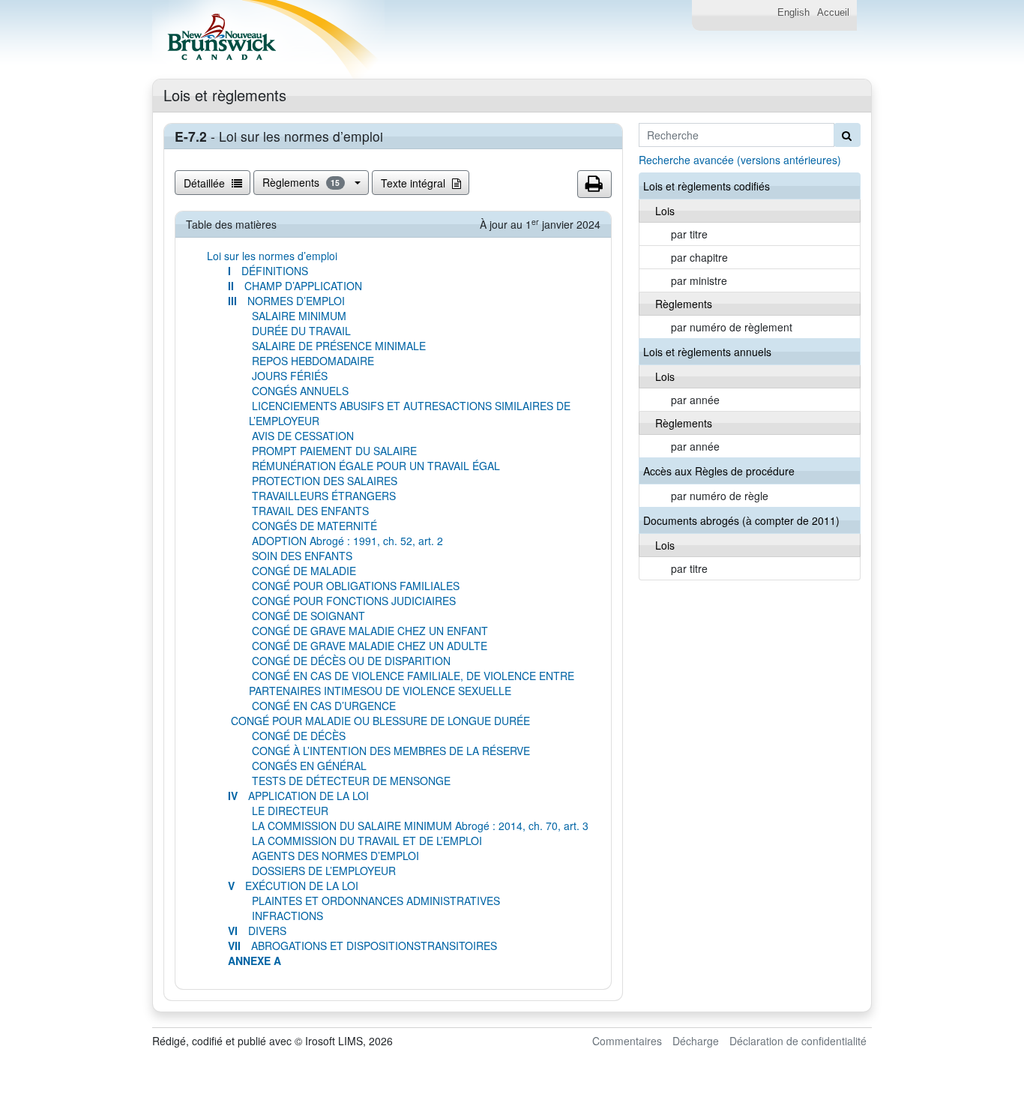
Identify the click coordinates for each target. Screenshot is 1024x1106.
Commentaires (627, 1040)
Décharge (695, 1040)
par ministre (699, 280)
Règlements (301, 182)
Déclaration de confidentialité (798, 1040)
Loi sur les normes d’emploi (272, 255)
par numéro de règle (719, 495)
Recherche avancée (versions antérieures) (740, 159)
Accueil (833, 12)
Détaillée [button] (206, 182)
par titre (689, 233)
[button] (594, 184)
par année (695, 399)
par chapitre (699, 257)
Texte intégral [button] (414, 182)
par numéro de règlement (731, 326)
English (793, 12)
